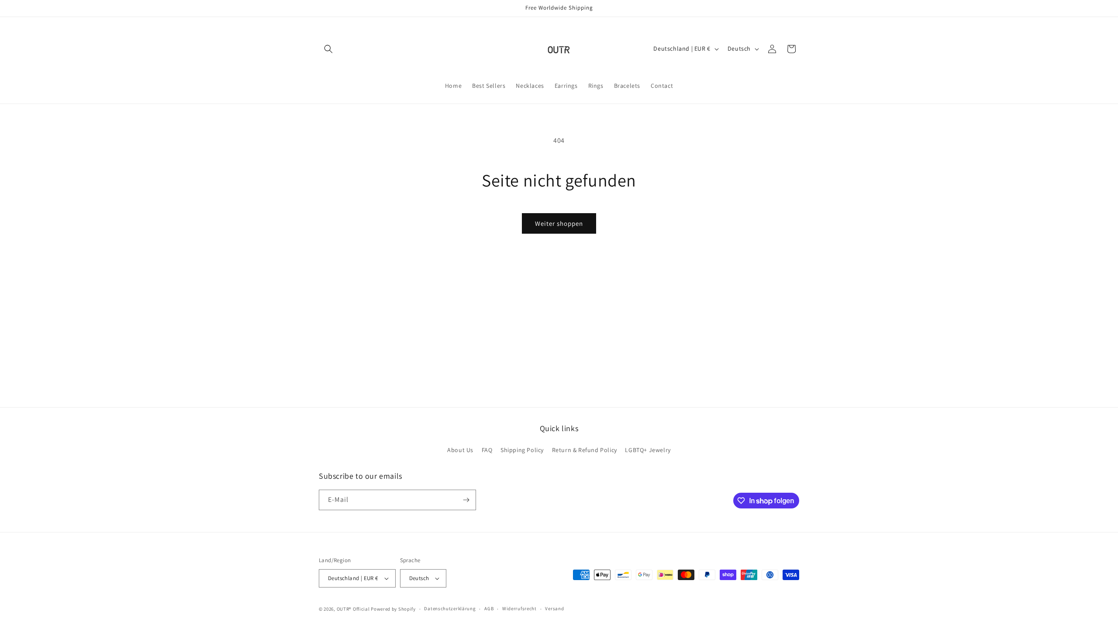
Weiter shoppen (559, 223)
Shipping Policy (522, 450)
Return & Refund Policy (584, 450)
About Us (460, 450)
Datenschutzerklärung (450, 608)
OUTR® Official (353, 609)
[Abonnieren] (466, 500)
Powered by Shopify (393, 609)
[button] (328, 49)
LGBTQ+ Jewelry (647, 450)
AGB (488, 608)
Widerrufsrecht (519, 608)
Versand (554, 608)
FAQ (487, 450)
